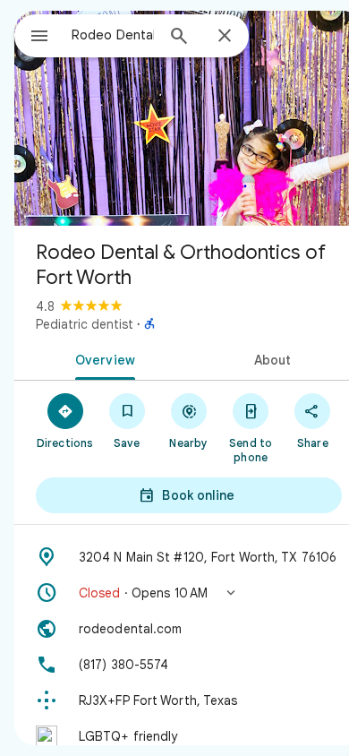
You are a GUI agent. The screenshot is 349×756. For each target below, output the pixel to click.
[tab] (101, 358)
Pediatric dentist (84, 324)
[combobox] (113, 35)
